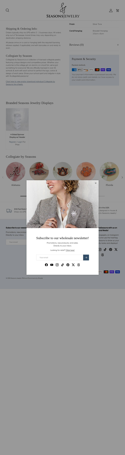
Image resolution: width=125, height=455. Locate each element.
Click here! (70, 250)
